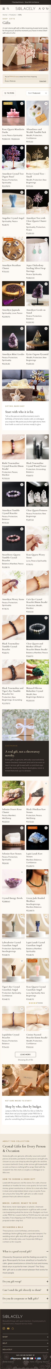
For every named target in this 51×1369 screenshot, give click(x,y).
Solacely (7, 1349)
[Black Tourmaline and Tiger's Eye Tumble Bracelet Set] (13, 671)
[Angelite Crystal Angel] (13, 201)
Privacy (26, 1362)
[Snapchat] (13, 1328)
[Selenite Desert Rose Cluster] (13, 793)
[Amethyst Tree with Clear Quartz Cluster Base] (37, 201)
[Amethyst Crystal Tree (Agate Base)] (13, 157)
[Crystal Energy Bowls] (13, 881)
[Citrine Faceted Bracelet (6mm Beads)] (37, 1018)
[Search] (8, 8)
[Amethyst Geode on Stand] (37, 293)
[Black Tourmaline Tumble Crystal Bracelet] (13, 627)
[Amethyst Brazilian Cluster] (13, 249)
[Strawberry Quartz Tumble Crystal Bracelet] (13, 538)
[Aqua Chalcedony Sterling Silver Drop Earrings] (37, 249)
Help (5, 1343)
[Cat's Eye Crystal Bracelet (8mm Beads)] (37, 583)
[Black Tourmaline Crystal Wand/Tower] (37, 446)
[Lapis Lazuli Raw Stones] (37, 837)
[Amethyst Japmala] (13, 293)
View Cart (42, 81)
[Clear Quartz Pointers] (37, 494)
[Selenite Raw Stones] (13, 837)
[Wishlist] (43, 8)
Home (5, 15)
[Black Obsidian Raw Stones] (37, 793)
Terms (32, 1362)
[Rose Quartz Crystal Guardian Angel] (37, 970)
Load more (25, 1054)
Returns (45, 1362)
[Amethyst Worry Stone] (13, 583)
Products (12, 15)
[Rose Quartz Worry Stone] (37, 538)
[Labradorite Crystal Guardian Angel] (13, 926)
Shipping (38, 1362)
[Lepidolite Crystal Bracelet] (13, 1018)
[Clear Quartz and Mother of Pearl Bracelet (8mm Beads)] (37, 627)
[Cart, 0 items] (47, 8)
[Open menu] (4, 9)
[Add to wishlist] (21, 103)
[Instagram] (4, 1328)
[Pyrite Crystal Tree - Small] (37, 157)
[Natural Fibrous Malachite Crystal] (37, 671)
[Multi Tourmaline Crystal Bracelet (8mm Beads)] (13, 446)
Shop (5, 1337)
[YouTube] (8, 1328)
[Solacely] (25, 8)
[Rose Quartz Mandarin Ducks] (13, 113)
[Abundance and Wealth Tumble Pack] (37, 113)
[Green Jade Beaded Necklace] (37, 881)
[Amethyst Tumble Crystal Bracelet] (13, 494)
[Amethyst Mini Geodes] (13, 338)
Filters (10, 93)
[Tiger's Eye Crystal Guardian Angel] (13, 970)
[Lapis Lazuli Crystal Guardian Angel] (37, 926)
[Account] (39, 8)
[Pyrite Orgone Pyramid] (37, 338)
